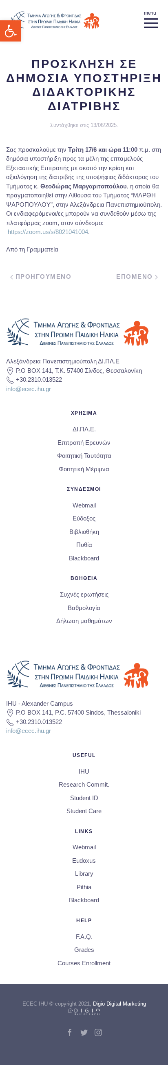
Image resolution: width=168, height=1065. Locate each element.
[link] (10, 31)
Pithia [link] (84, 886)
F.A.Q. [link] (84, 936)
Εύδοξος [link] (84, 518)
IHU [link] (84, 771)
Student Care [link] (84, 810)
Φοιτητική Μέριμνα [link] (84, 469)
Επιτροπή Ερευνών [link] (84, 442)
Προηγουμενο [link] (42, 276)
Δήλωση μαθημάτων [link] (84, 620)
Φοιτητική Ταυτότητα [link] (84, 455)
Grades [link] (84, 949)
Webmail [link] (84, 505)
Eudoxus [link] (84, 860)
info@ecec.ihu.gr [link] (28, 388)
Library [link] (84, 873)
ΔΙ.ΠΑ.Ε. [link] (84, 429)
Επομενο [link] (135, 276)
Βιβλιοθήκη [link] (84, 531)
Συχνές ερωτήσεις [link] (84, 594)
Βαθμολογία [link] (84, 607)
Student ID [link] (84, 797)
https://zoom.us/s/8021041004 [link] (48, 231)
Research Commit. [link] (84, 784)
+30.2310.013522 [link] (39, 379)
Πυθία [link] (84, 544)
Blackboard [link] (84, 558)
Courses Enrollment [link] (84, 963)
